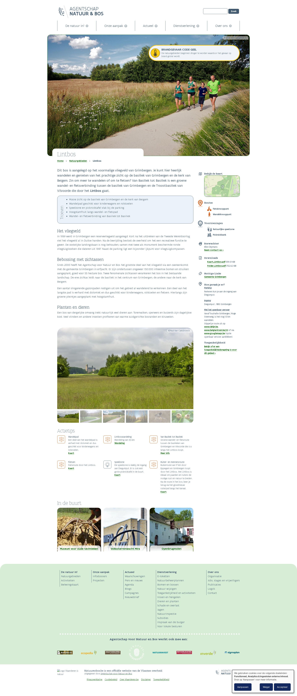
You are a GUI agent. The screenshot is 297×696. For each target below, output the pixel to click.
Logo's (211, 588)
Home (60, 160)
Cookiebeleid (111, 679)
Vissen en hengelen (168, 597)
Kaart (71, 453)
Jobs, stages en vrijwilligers (224, 580)
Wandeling (119, 443)
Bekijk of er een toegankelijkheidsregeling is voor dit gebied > (220, 350)
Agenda (129, 584)
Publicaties (214, 584)
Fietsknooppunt (221, 208)
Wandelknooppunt (222, 214)
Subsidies (162, 618)
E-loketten (163, 576)
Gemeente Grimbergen (215, 276)
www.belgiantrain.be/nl (216, 330)
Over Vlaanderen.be (129, 679)
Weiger (266, 687)
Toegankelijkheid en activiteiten (176, 593)
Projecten (98, 580)
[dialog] (263, 681)
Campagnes (132, 593)
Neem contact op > (214, 250)
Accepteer (282, 687)
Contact (212, 593)
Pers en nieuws (134, 580)
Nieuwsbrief (132, 597)
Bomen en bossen (168, 584)
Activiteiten (68, 580)
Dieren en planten (168, 601)
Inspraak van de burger (171, 622)
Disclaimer (146, 679)
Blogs (128, 588)
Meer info (165, 453)
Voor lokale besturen (169, 626)
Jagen (160, 609)
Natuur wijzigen (166, 588)
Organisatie (215, 576)
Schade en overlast (168, 605)
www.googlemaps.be (214, 333)
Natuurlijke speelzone (223, 229)
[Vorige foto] (61, 368)
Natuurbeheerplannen (170, 580)
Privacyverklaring (94, 679)
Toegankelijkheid (161, 679)
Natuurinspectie (166, 613)
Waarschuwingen (135, 576)
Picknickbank (219, 234)
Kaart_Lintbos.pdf (216, 261)
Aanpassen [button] (242, 687)
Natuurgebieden (78, 160)
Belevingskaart (70, 584)
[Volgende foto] (190, 368)
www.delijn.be (211, 326)
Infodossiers (100, 576)
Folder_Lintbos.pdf (216, 265)
